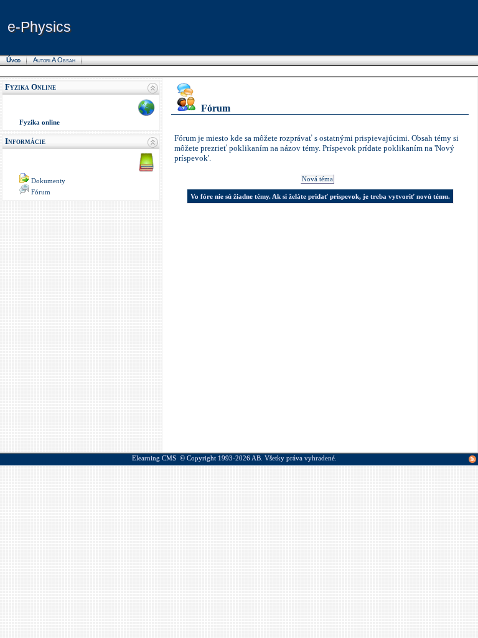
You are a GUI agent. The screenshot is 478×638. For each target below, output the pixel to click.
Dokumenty (48, 181)
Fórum (40, 192)
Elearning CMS (154, 458)
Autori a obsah (54, 60)
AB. (257, 458)
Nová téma (317, 179)
